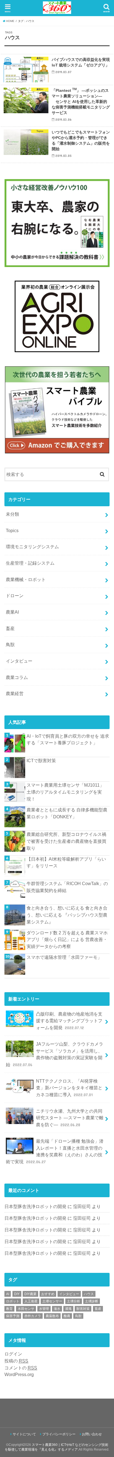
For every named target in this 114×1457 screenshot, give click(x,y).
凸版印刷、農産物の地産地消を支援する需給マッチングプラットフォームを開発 (69, 1020)
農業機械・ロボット (26, 579)
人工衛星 (31, 1301)
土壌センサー (52, 1301)
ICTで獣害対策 (41, 760)
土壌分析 (73, 1301)
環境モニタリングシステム (32, 546)
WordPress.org (19, 1374)
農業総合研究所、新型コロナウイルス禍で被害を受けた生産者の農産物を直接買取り (66, 841)
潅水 (57, 1309)
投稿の (16, 1360)
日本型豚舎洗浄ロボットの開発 (35, 1206)
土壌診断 (91, 1301)
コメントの (20, 1367)
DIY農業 (30, 1294)
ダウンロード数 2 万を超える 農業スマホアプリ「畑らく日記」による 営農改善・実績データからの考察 (67, 939)
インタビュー (19, 660)
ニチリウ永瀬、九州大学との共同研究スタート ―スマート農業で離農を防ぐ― (69, 1117)
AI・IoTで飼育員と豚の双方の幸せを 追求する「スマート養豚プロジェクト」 (68, 739)
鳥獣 (10, 644)
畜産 (10, 628)
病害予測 (12, 1316)
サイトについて (24, 1434)
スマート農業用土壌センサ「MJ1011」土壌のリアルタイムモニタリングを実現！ (65, 791)
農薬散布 (52, 1316)
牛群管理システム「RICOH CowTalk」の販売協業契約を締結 (67, 887)
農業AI (12, 611)
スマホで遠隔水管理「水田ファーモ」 (64, 957)
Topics (12, 530)
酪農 (67, 1316)
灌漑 (68, 1309)
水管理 (44, 1309)
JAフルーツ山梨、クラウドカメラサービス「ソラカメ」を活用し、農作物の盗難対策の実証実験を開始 (54, 1054)
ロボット (12, 1301)
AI (7, 1294)
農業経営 (15, 693)
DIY (17, 1294)
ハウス (89, 1294)
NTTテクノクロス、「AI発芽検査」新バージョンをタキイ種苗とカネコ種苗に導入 (69, 1087)
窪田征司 (82, 1206)
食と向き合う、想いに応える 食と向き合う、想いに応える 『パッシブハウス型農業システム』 (67, 914)
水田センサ (26, 1309)
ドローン (15, 595)
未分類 (12, 514)
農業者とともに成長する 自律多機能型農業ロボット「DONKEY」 (67, 813)
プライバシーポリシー (59, 1434)
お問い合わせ (92, 1434)
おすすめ (48, 1294)
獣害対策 (83, 1309)
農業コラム (17, 677)
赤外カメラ (32, 1316)
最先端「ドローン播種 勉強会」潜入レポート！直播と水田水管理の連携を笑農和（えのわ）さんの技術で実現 (54, 1151)
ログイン (13, 1353)
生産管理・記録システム (30, 562)
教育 (9, 1309)
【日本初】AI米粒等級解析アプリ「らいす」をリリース (66, 862)
